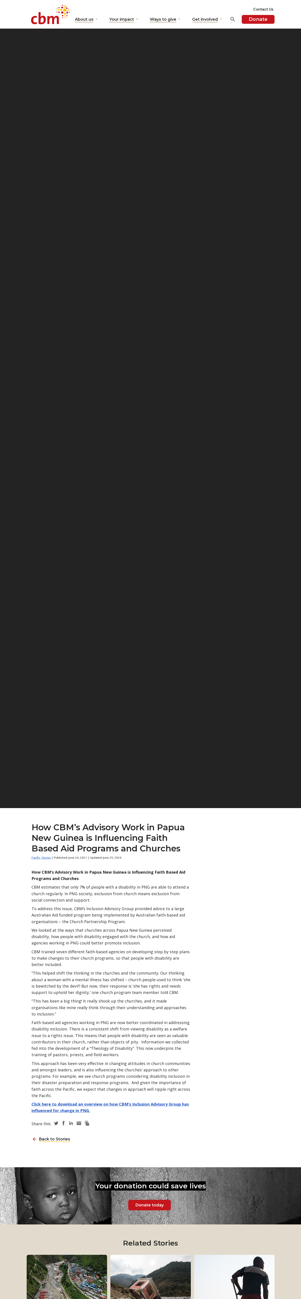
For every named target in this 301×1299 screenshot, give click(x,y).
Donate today (149, 1205)
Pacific (36, 858)
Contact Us (263, 9)
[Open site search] (232, 19)
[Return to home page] (51, 14)
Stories (46, 858)
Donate (258, 19)
